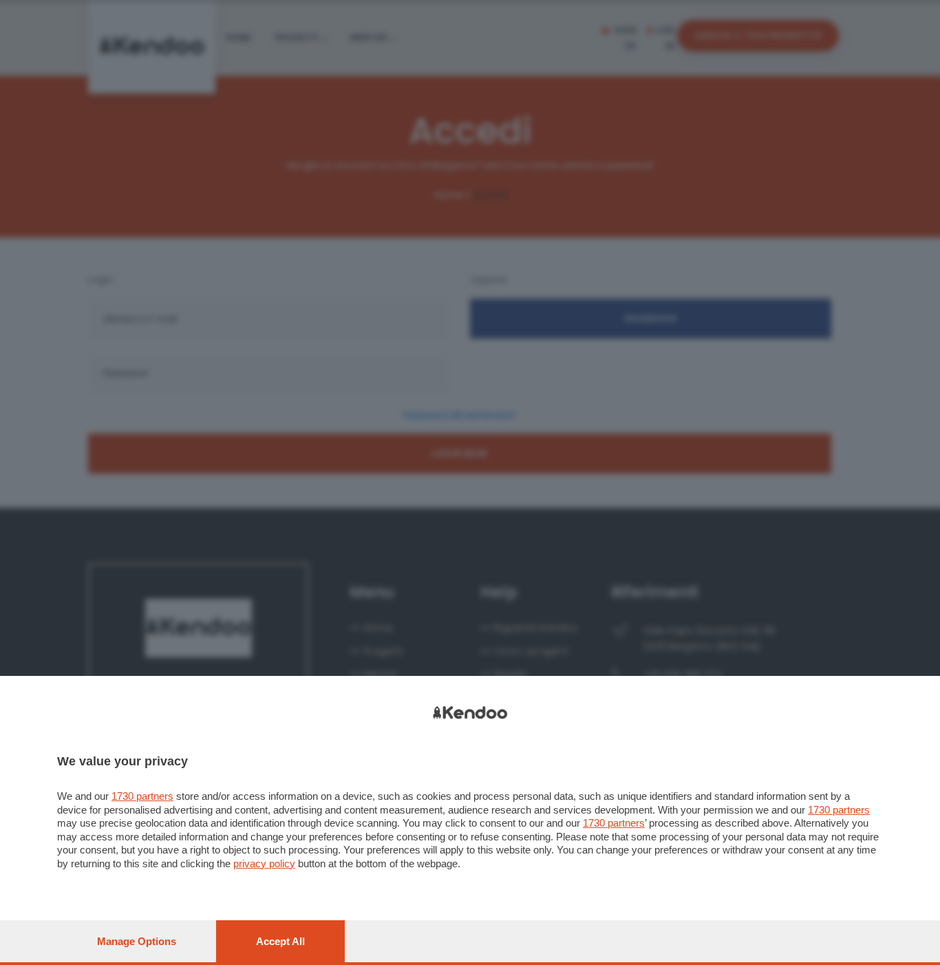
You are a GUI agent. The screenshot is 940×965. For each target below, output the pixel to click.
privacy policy (264, 863)
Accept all (280, 941)
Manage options (136, 941)
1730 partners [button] (142, 796)
